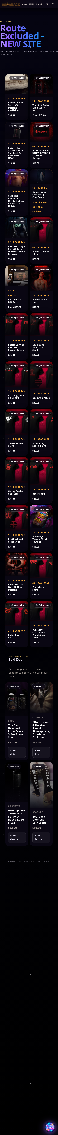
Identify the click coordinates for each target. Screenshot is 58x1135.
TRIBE (31, 4)
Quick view (19, 78)
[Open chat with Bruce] (50, 1127)
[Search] (47, 4)
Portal (39, 4)
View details (14, 752)
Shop (24, 4)
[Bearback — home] (11, 4)
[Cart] (53, 4)
